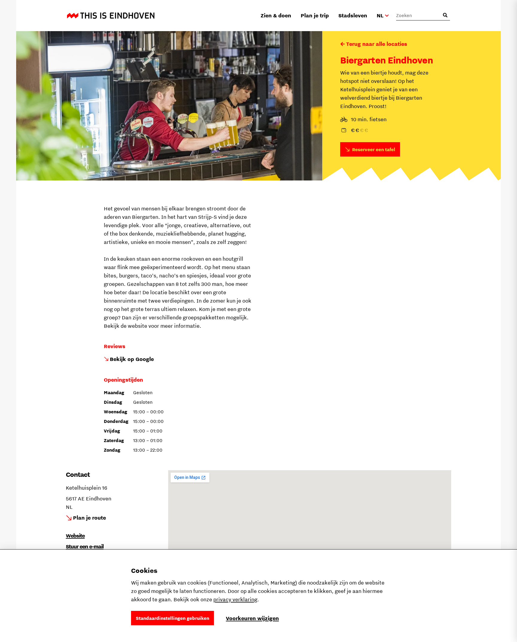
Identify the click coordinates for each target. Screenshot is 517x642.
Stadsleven (352, 15)
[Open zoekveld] (445, 15)
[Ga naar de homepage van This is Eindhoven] (110, 15)
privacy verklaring (235, 599)
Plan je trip (315, 15)
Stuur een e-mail (85, 546)
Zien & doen (276, 15)
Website (75, 535)
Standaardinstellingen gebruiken (172, 618)
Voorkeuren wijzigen (252, 618)
